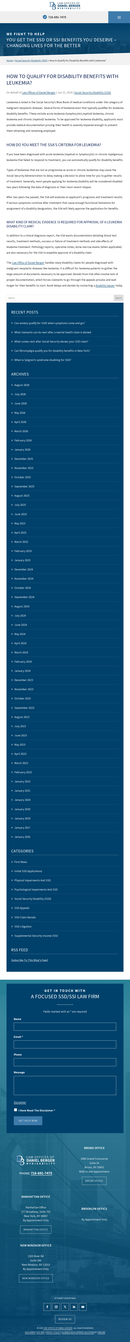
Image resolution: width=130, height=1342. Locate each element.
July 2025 (20, 505)
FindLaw (101, 1332)
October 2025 (22, 477)
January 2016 (22, 837)
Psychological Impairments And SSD (36, 889)
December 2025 (23, 459)
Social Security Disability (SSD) (92, 92)
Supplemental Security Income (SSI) (36, 935)
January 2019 (22, 809)
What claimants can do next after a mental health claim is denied (52, 332)
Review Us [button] (65, 1319)
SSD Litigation (23, 926)
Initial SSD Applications (28, 871)
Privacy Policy (53, 1332)
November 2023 (23, 689)
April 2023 (20, 754)
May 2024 (19, 634)
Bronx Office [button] (94, 1181)
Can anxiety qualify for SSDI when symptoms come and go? (49, 323)
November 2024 (23, 578)
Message (19, 1072)
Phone (18, 1054)
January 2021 (22, 790)
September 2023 (24, 708)
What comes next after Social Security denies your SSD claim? (51, 341)
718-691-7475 (57, 17)
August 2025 (21, 495)
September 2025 (24, 486)
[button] (119, 17)
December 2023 (23, 680)
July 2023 (20, 726)
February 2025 (23, 551)
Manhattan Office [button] (35, 1229)
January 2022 (22, 781)
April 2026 (20, 422)
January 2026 (22, 449)
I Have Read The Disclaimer (37, 1110)
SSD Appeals (21, 908)
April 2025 (20, 532)
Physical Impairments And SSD (32, 880)
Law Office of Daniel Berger (28, 262)
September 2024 (24, 597)
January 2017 (22, 827)
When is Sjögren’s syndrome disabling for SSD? (43, 360)
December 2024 (23, 569)
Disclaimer (20, 1102)
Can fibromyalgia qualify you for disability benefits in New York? (52, 350)
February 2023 (23, 772)
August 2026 (21, 385)
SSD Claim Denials (25, 917)
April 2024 (20, 643)
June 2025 (20, 514)
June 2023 (20, 735)
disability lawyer (105, 285)
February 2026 (23, 440)
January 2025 (22, 560)
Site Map (41, 1332)
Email (18, 1037)
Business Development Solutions (78, 1332)
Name (17, 1019)
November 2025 (23, 468)
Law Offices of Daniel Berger (38, 92)
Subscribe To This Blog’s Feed (29, 960)
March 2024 (21, 652)
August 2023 (21, 717)
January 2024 (22, 671)
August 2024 (21, 606)
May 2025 (19, 523)
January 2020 (22, 800)
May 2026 (19, 413)
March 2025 (21, 542)
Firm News (20, 862)
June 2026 (20, 403)
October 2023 (22, 698)
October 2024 (22, 588)
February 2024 (23, 661)
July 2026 (20, 394)
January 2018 (22, 818)
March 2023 (21, 763)
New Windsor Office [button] (35, 1278)
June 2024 (20, 625)
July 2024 (20, 615)
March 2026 (21, 431)
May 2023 (19, 744)
